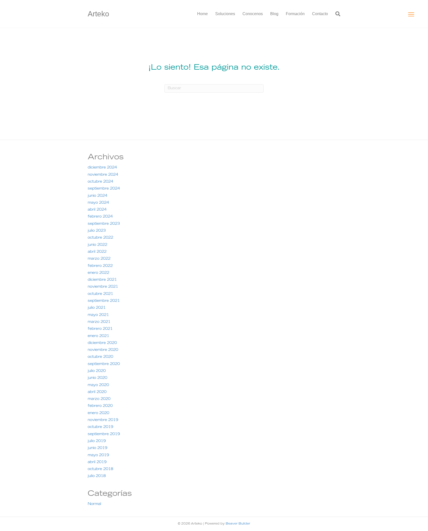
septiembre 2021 (104, 301)
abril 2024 (97, 210)
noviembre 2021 (103, 287)
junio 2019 (97, 448)
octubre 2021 (100, 294)
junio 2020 (97, 378)
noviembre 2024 (103, 175)
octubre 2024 (100, 182)
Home (202, 14)
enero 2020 (98, 413)
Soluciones (225, 14)
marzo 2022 (99, 259)
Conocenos (252, 14)
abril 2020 (97, 392)
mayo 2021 (98, 315)
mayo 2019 (98, 455)
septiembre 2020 (104, 364)
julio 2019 (97, 441)
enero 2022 (98, 273)
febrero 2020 (100, 406)
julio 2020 (97, 371)
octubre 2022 (100, 238)
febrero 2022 (100, 266)
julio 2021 (97, 308)
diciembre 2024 (102, 167)
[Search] (336, 14)
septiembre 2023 (104, 224)
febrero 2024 (100, 217)
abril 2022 (97, 252)
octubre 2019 (100, 427)
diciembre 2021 (102, 280)
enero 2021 (98, 336)
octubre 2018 (100, 469)
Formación (295, 14)
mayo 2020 (98, 385)
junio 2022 (97, 245)
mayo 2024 (98, 203)
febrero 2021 (100, 329)
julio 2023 (97, 231)
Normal (94, 504)
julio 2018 (97, 476)
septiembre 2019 (104, 434)
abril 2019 (97, 462)
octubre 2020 (100, 357)
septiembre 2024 (104, 189)
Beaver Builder (238, 523)
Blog (274, 14)
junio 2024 (97, 196)
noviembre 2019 (103, 420)
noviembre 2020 (103, 350)
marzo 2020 (99, 399)
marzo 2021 (99, 322)
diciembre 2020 (102, 343)
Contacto (320, 14)
